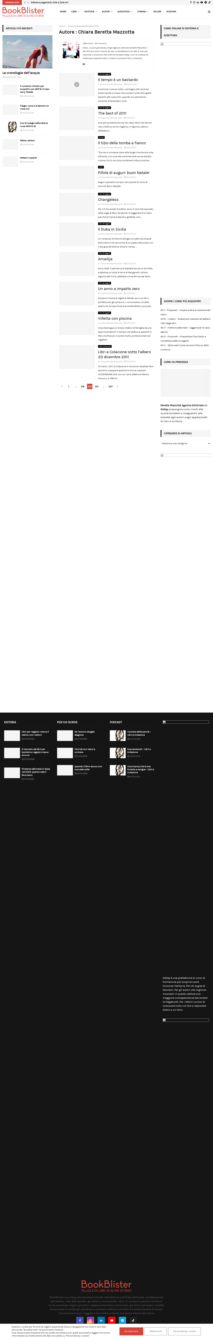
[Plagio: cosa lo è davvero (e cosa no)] (10, 109)
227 (111, 386)
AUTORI (106, 11)
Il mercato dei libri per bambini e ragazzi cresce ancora (35, 752)
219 (82, 386)
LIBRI (74, 11)
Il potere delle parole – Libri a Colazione (139, 733)
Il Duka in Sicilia (112, 229)
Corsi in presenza (176, 362)
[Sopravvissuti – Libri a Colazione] (118, 753)
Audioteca (123, 11)
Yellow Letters (27, 140)
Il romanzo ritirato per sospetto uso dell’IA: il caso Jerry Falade (34, 89)
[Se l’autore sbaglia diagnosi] (65, 735)
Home (63, 11)
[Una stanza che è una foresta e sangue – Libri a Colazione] (118, 770)
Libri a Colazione (105, 346)
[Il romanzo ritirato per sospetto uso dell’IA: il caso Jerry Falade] (10, 90)
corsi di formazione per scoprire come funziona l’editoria (184, 981)
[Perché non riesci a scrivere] (65, 753)
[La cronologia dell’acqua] (27, 51)
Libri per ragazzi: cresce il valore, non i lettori (35, 733)
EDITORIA (89, 11)
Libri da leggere (104, 74)
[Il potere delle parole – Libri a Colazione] (118, 735)
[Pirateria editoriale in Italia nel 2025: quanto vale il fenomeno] (12, 773)
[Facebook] (80, 1320)
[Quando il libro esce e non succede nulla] (65, 770)
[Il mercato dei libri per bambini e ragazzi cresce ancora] (12, 753)
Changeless (108, 199)
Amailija (105, 259)
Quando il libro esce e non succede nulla (88, 768)
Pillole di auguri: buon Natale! (124, 172)
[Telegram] (122, 1320)
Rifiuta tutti (156, 1331)
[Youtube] (111, 1320)
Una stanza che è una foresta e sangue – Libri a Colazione (140, 769)
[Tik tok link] (210, 2)
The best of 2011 (112, 113)
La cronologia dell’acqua (21, 73)
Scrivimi (171, 11)
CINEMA (141, 11)
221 (96, 386)
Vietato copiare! (28, 157)
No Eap (157, 11)
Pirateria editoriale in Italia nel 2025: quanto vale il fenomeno (36, 772)
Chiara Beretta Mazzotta (87, 26)
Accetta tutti (131, 1331)
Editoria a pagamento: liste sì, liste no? (50, 2)
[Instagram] (90, 1320)
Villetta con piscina (115, 318)
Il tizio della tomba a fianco (122, 143)
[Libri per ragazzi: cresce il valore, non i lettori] (12, 735)
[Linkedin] (101, 1320)
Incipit (101, 137)
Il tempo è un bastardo (118, 79)
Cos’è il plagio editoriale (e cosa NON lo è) (34, 124)
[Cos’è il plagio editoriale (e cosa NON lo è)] (10, 127)
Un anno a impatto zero (119, 288)
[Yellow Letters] (10, 144)
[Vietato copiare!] (10, 161)
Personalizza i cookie (184, 1331)
